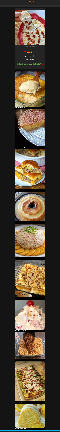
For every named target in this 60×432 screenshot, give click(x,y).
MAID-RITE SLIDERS (19, 189)
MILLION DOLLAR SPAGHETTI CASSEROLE (24, 359)
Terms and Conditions (17, 431)
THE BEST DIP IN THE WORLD (30, 46)
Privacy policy (22, 431)
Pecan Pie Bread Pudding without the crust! (24, 298)
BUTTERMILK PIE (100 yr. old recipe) (22, 147)
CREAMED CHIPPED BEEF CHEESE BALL (23, 258)
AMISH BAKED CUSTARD (20, 107)
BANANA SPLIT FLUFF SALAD (21, 330)
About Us (25, 431)
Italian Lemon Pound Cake (20, 428)
